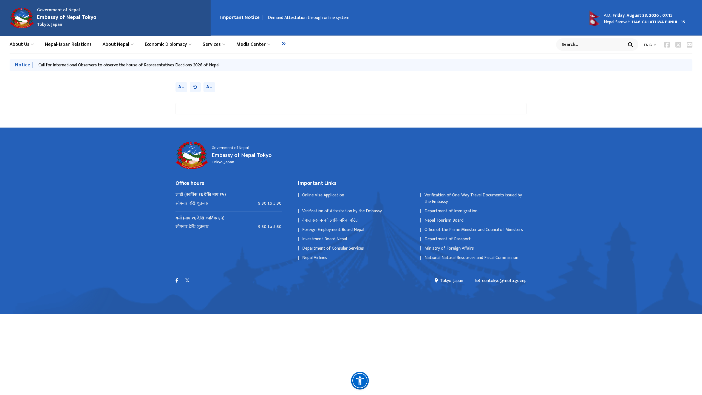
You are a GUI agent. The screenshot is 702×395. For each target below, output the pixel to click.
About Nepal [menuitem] (116, 44)
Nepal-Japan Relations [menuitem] (68, 44)
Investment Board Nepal (324, 239)
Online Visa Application (323, 195)
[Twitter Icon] (678, 44)
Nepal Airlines (314, 257)
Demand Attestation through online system (308, 17)
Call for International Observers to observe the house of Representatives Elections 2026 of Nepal (128, 65)
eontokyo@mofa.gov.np (504, 281)
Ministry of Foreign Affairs (449, 248)
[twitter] (187, 280)
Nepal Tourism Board (443, 220)
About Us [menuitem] (19, 44)
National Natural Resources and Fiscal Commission (471, 257)
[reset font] (195, 87)
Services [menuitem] (212, 44)
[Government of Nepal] (22, 17)
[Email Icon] (689, 44)
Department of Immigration (450, 211)
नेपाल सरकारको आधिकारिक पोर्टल (330, 220)
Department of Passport (447, 239)
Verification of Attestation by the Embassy (342, 211)
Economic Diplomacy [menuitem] (166, 44)
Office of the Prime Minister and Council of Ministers (473, 229)
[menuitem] (283, 43)
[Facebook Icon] (667, 44)
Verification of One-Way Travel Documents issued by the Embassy (473, 198)
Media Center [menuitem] (251, 44)
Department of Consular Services (333, 248)
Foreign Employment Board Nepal (333, 229)
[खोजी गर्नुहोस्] (630, 44)
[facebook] (177, 280)
